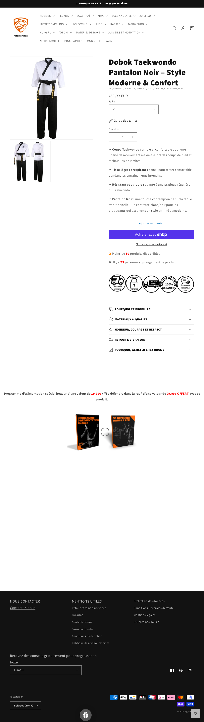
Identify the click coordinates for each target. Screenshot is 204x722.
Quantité (114, 129)
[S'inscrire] (77, 670)
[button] (46, 16)
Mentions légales (145, 615)
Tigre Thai (189, 711)
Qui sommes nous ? (146, 622)
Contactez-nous (22, 607)
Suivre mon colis (82, 629)
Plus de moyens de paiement (151, 244)
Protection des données (149, 601)
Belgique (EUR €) (23, 705)
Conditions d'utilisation (87, 636)
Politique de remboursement (91, 643)
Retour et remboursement (89, 608)
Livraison (77, 615)
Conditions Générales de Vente (154, 608)
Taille (112, 101)
